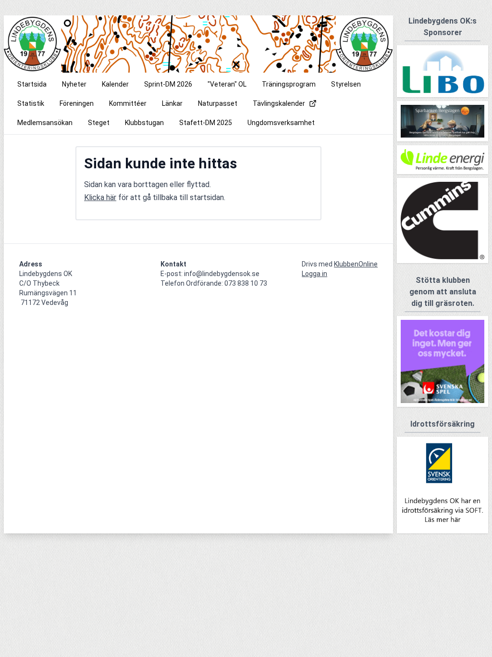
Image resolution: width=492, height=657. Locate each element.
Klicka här (100, 197)
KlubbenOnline (356, 264)
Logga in (314, 274)
